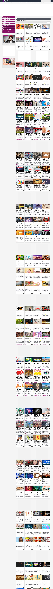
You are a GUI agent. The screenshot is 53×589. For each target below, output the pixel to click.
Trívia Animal (44, 190)
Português (9, 2)
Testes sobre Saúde (6, 23)
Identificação (35, 382)
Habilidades (17, 382)
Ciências (43, 100)
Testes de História (5, 35)
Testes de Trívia (6, 21)
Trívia (24, 2)
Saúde (32, 2)
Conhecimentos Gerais (27, 87)
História (43, 164)
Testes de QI (5, 27)
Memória (17, 74)
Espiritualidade (27, 382)
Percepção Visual (36, 139)
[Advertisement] (26, 9)
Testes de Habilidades (7, 31)
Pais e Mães (43, 139)
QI (38, 2)
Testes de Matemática (7, 25)
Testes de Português (6, 17)
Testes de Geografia (6, 58)
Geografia (17, 87)
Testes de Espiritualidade (7, 29)
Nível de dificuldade (43, 22)
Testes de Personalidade (7, 19)
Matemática (26, 74)
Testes (16, 16)
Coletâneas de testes (6, 34)
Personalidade (17, 2)
